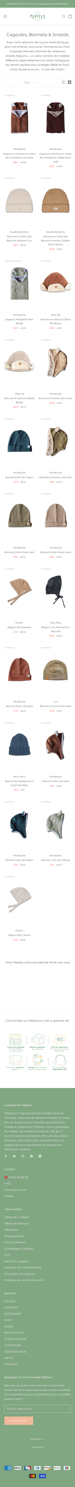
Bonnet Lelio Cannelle (55, 781)
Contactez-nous (15, 1190)
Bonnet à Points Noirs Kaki (55, 706)
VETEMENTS (12, 1314)
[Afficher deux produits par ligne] (69, 82)
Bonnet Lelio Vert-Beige (55, 860)
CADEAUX (11, 1307)
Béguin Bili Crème (19, 935)
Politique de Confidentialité (23, 1267)
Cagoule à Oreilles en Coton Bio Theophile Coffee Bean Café (55, 157)
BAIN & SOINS (13, 1332)
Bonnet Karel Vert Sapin (19, 477)
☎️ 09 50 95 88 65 (16, 1177)
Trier (27, 82)
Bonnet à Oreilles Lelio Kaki (55, 477)
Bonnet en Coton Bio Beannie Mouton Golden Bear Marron (55, 240)
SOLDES (10, 1301)
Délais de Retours (16, 1223)
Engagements (14, 1236)
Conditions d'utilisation (19, 1274)
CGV (7, 1255)
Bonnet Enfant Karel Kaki (19, 552)
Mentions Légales (16, 1261)
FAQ (7, 1183)
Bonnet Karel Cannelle (19, 706)
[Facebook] (5, 1156)
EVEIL (8, 1320)
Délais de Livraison (16, 1217)
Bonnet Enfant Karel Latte (55, 552)
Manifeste (11, 1229)
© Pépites (37, 1447)
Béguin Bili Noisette (19, 627)
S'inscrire (19, 1420)
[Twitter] (14, 1156)
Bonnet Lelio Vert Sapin (19, 860)
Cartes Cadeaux (15, 1242)
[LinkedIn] (40, 1156)
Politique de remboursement (24, 1280)
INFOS (8, 1358)
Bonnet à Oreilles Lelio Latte (55, 398)
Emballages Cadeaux (18, 1248)
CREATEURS (12, 1345)
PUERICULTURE (15, 1339)
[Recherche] (63, 16)
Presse (8, 1196)
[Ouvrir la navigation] (5, 16)
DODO (8, 1326)
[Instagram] (22, 1156)
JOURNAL (11, 1364)
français (36, 1439)
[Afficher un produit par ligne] (63, 82)
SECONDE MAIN (15, 1351)
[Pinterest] (31, 1156)
